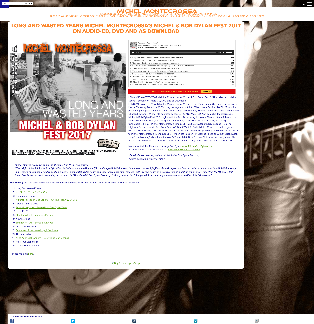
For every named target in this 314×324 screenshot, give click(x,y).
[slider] (229, 52)
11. (157, 85)
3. (154, 63)
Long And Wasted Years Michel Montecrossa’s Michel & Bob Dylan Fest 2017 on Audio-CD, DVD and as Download (126, 28)
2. (152, 60)
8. (154, 77)
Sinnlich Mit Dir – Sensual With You (34, 222)
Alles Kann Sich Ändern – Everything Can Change (42, 238)
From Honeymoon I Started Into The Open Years (41, 207)
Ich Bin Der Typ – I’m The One (32, 192)
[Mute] (224, 52)
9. (152, 79)
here (30, 253)
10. (154, 82)
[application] (182, 52)
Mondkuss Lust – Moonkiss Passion (34, 215)
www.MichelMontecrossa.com (184, 149)
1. (157, 58)
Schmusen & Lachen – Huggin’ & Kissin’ (37, 230)
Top (307, 312)
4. (162, 66)
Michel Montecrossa (157, 10)
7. (152, 74)
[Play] (133, 52)
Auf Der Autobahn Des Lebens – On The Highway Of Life (46, 199)
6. (159, 71)
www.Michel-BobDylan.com (197, 146)
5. (155, 68)
